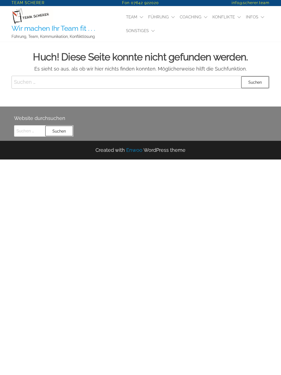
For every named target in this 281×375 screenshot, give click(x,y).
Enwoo (134, 150)
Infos (252, 17)
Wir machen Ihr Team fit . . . (53, 28)
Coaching (190, 17)
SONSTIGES (137, 30)
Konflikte (223, 17)
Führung (158, 17)
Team (131, 17)
